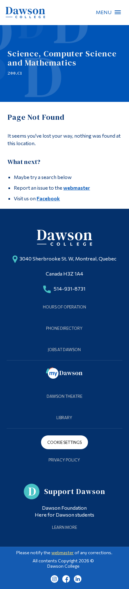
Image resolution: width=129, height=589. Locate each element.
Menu (117, 12)
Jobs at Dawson (64, 349)
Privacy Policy (64, 459)
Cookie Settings (64, 442)
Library (64, 417)
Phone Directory (64, 328)
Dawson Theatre (64, 396)
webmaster (76, 188)
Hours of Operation (64, 306)
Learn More (64, 527)
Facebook (48, 198)
